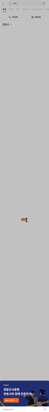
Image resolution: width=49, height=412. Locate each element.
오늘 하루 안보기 (8, 409)
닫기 (44, 409)
